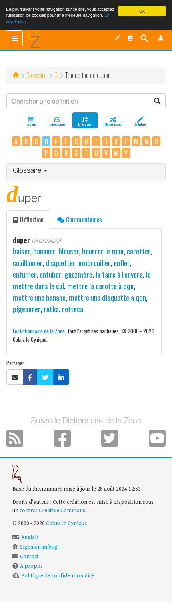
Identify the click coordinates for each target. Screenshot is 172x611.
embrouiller (94, 262)
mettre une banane (39, 297)
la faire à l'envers (119, 274)
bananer (44, 251)
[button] (161, 38)
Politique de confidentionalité (57, 576)
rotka (51, 309)
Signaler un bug (38, 547)
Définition (31, 219)
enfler (122, 262)
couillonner (27, 262)
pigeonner (26, 309)
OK (142, 11)
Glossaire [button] (28, 171)
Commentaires (83, 219)
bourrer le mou (103, 251)
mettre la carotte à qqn (100, 286)
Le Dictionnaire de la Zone (39, 331)
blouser (68, 251)
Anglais (30, 537)
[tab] (86, 172)
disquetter (60, 262)
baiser (21, 251)
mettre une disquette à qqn (107, 297)
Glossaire (36, 75)
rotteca (72, 309)
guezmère (78, 274)
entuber (50, 274)
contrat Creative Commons (52, 510)
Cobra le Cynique (66, 523)
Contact (29, 556)
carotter (138, 251)
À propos (31, 566)
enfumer (24, 274)
